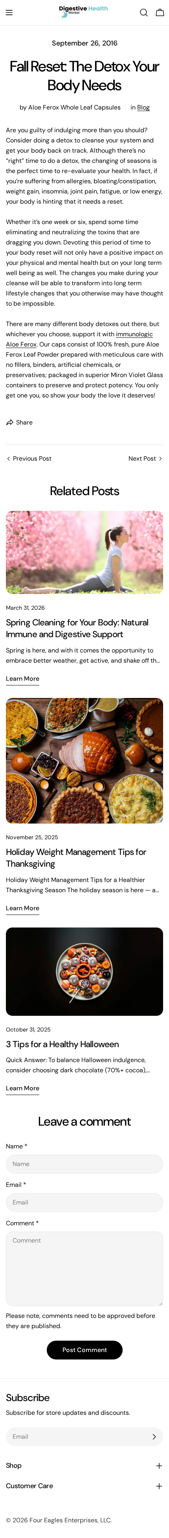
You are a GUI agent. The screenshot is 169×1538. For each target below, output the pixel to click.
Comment (22, 1223)
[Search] (144, 12)
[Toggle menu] (9, 12)
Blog (143, 107)
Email (16, 1185)
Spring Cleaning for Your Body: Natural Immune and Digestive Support (77, 628)
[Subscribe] (154, 1437)
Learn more (22, 678)
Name (17, 1146)
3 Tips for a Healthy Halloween (62, 1044)
